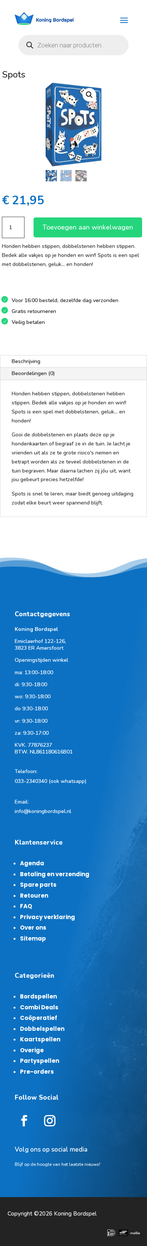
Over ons (33, 927)
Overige (32, 1050)
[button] (89, 95)
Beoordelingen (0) (33, 373)
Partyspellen (39, 1061)
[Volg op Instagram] (49, 1120)
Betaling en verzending (54, 874)
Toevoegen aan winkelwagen (88, 227)
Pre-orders (37, 1072)
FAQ (26, 906)
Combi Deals (39, 1007)
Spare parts (38, 885)
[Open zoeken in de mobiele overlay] (73, 45)
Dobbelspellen (42, 1029)
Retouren (34, 896)
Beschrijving (26, 361)
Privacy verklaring (47, 917)
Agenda (32, 863)
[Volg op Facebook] (24, 1120)
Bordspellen (38, 996)
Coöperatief (38, 1018)
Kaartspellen (40, 1039)
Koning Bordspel (75, 1213)
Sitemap (33, 938)
